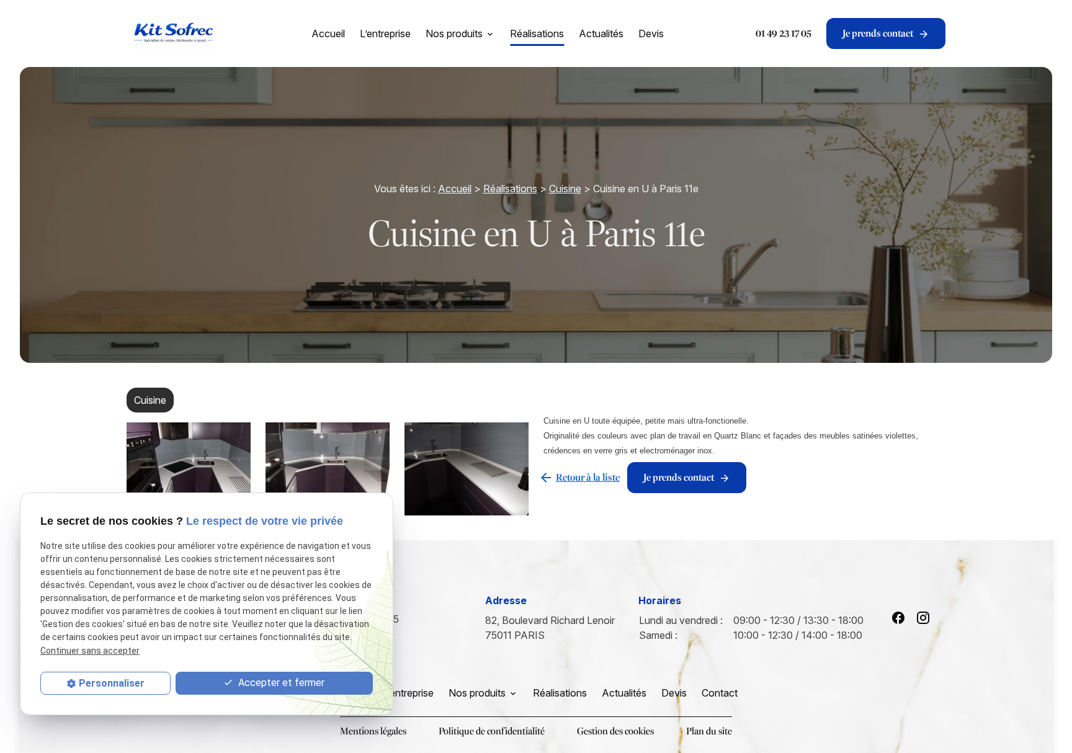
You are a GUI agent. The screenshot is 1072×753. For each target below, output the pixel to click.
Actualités (601, 33)
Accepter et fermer (280, 682)
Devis (651, 33)
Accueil (328, 33)
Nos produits (454, 33)
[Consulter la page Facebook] (898, 617)
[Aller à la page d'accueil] (173, 33)
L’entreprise (385, 33)
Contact (720, 693)
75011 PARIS (551, 627)
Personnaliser (112, 683)
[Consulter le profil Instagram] (923, 617)
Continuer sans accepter (90, 651)
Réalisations (537, 33)
